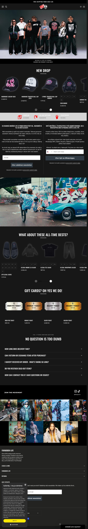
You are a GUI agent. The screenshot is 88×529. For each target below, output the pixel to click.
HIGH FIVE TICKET (9, 320)
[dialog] (15, 505)
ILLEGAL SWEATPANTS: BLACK (68, 267)
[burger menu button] (3, 7)
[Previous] (36, 110)
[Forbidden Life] (43, 6)
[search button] (6, 7)
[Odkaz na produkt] (10, 87)
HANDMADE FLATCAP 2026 (8, 96)
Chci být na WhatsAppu (65, 158)
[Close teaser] (60, 524)
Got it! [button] (15, 520)
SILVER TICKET (48, 320)
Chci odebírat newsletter (22, 165)
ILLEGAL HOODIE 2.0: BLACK (28, 267)
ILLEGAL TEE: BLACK (46, 267)
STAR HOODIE (63, 103)
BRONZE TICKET (28, 320)
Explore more (43, 73)
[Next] (51, 110)
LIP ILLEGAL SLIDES (6, 274)
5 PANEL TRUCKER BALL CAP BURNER (49, 97)
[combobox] (49, 151)
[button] (81, 7)
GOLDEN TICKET (68, 320)
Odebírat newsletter (33, 498)
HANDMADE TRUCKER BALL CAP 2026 (30, 97)
